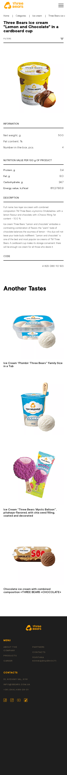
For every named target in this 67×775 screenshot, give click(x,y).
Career (7, 661)
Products (10, 655)
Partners (38, 647)
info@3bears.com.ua (16, 684)
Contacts (39, 652)
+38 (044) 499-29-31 (16, 689)
